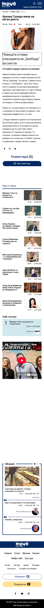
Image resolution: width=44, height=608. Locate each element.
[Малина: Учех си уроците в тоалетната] (33, 195)
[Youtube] (22, 593)
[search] (34, 3)
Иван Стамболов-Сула (23, 511)
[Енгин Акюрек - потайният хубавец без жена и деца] (33, 226)
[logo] (9, 4)
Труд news (29, 331)
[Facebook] (15, 593)
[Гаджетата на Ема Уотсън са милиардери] (33, 211)
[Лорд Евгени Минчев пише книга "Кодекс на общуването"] (33, 288)
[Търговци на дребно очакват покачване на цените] (22, 476)
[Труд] (22, 544)
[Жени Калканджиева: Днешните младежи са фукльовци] (33, 303)
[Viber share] (10, 149)
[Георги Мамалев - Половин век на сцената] (33, 241)
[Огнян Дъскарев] (35, 528)
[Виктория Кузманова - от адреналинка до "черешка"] (33, 257)
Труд (10, 24)
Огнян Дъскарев (25, 528)
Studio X (28, 605)
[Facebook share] (4, 149)
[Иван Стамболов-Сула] (35, 511)
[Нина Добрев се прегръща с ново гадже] (33, 272)
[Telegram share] (15, 149)
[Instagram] (28, 593)
